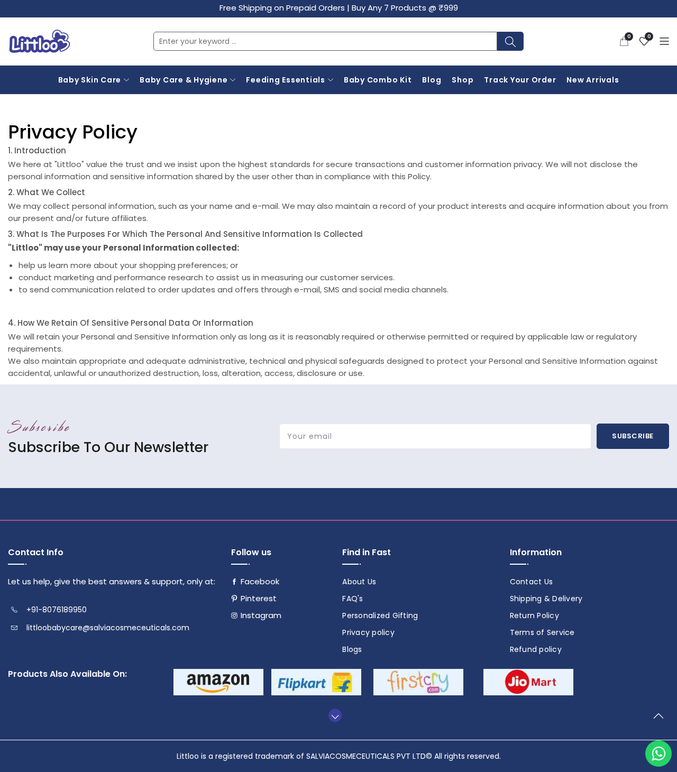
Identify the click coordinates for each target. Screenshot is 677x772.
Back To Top (661, 720)
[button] (624, 41)
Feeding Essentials (285, 80)
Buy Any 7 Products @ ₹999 (405, 7)
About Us (359, 581)
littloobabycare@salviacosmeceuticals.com (107, 627)
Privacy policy (368, 632)
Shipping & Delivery (546, 598)
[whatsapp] (658, 753)
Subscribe (633, 436)
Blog (431, 80)
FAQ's (352, 598)
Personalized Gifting (380, 615)
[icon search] (510, 41)
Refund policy (536, 649)
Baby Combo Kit (378, 80)
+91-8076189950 (56, 609)
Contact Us (531, 581)
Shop (462, 80)
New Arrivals (592, 80)
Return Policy (534, 615)
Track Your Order (520, 80)
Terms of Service (542, 632)
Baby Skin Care (90, 80)
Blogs (352, 649)
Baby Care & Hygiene (183, 80)
